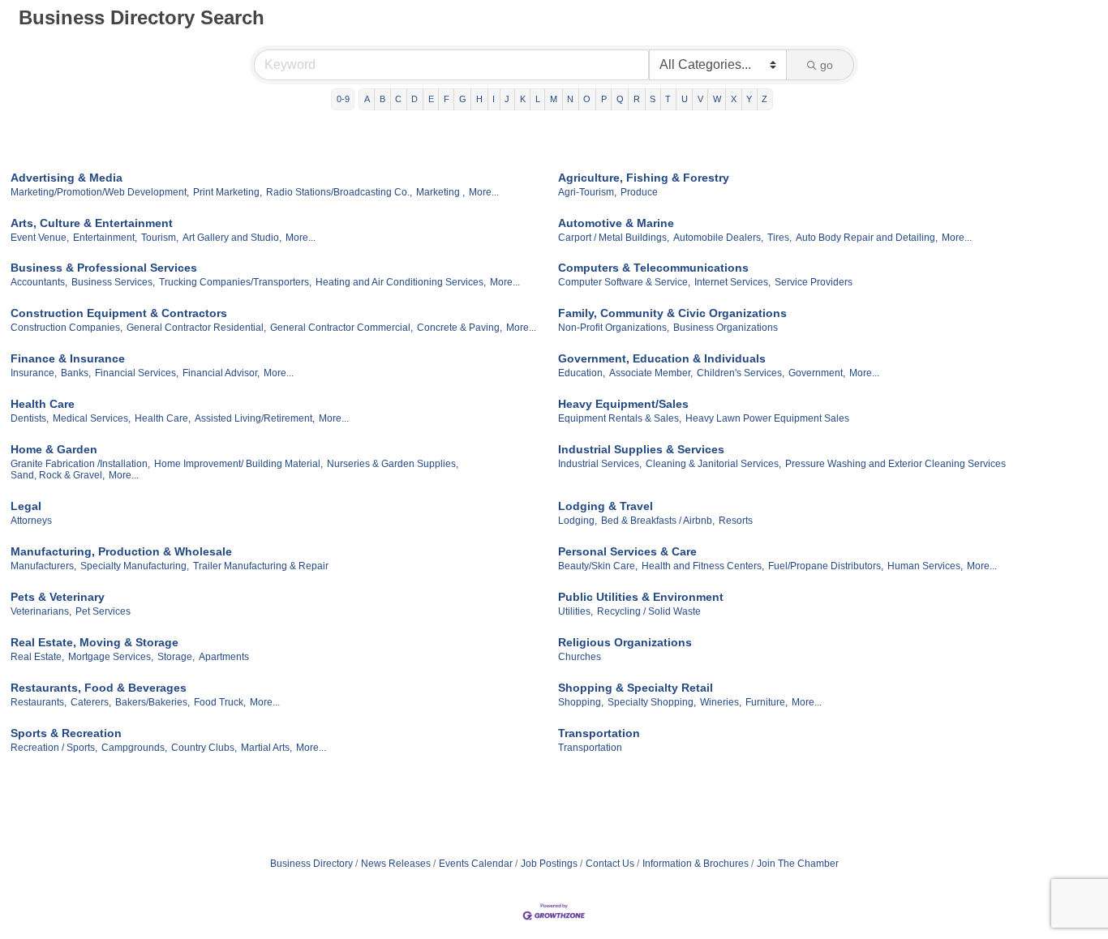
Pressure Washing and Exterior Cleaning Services (895, 464)
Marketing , (440, 192)
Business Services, (113, 282)
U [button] (684, 99)
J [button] (507, 99)
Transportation (599, 733)
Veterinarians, (41, 611)
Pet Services (103, 611)
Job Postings (549, 863)
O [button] (587, 99)
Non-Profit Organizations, (613, 327)
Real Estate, (37, 656)
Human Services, (925, 566)
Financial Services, (136, 373)
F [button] (446, 99)
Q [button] (620, 99)
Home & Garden (54, 449)
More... (484, 192)
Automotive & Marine (616, 223)
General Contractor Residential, (196, 327)
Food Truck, (220, 702)
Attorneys (31, 520)
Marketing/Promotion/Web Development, (100, 192)
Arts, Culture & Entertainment (92, 223)
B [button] (382, 99)
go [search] (826, 64)
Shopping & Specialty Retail (635, 687)
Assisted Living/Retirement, (255, 418)
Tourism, (159, 237)
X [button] (734, 99)
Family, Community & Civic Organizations (672, 313)
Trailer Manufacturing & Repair (261, 566)
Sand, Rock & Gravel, (58, 475)
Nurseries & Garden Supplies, (392, 464)
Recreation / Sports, (54, 747)
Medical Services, (92, 418)
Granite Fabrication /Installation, (80, 464)
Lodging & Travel (605, 506)
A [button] (367, 99)
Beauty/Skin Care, (598, 566)
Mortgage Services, (110, 656)
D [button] (414, 99)
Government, (816, 373)
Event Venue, (40, 237)
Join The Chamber (798, 863)
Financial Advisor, (221, 373)
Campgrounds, (134, 747)
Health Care (43, 403)
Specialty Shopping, (652, 702)
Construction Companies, (66, 327)
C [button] (398, 99)
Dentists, (30, 418)
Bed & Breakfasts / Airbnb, (658, 520)
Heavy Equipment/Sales (623, 403)
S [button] (652, 99)
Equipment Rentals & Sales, (619, 418)
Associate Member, (651, 373)
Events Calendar (476, 863)
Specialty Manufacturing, (134, 566)
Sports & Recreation (66, 733)
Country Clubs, (204, 747)
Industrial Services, (600, 464)
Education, (581, 373)
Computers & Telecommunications (653, 267)
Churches (579, 656)
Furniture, (766, 702)
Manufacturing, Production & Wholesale (121, 551)
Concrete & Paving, (459, 327)
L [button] (537, 99)
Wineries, (720, 702)
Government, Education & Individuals (662, 358)
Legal (26, 506)
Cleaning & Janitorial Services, (713, 464)
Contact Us (610, 863)
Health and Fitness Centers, (703, 566)
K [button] (523, 99)
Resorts (736, 520)
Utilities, (575, 611)
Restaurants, (39, 702)
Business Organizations (725, 327)
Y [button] (749, 99)
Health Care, (163, 418)
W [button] (717, 99)
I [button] (493, 99)
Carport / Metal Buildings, (613, 237)
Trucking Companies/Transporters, (235, 282)
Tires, (779, 237)
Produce (639, 192)
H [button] (479, 99)
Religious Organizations (625, 642)
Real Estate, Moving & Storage (94, 642)
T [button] (668, 99)
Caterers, (91, 702)
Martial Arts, (266, 747)
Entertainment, (105, 237)
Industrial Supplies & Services (641, 449)
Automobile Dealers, (718, 237)
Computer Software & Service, (624, 282)
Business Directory (311, 863)
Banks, (76, 373)
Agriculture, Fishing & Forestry (643, 177)
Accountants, (39, 282)
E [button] (431, 99)
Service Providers (813, 282)
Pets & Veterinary (58, 596)
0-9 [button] (343, 99)
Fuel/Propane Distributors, (825, 566)
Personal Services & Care (627, 551)
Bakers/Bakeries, (152, 702)
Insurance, (34, 373)
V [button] (700, 99)
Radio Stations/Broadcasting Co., (339, 192)
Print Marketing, (227, 192)
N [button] (570, 99)
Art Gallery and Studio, (232, 237)
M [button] (553, 99)
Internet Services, (732, 282)
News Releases (396, 863)
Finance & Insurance (68, 358)
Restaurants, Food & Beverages (99, 687)
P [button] (604, 99)
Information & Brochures (695, 863)
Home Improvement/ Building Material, (238, 464)
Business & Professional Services (104, 267)
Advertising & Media (66, 177)
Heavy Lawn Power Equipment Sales (767, 418)
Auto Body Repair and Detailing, (867, 237)
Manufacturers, (43, 566)
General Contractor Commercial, (341, 327)
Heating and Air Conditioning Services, (401, 282)
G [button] (462, 99)
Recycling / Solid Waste (649, 611)
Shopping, (580, 702)
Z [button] (764, 99)
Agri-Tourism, (587, 192)
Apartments (224, 656)
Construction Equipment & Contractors (119, 313)
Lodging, (577, 520)
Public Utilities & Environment (641, 596)
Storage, (176, 656)
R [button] (636, 99)
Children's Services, (740, 373)
